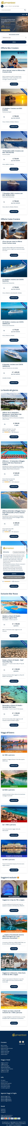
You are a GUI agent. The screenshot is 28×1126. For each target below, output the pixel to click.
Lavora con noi (4, 1082)
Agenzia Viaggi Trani (5, 1096)
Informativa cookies (5, 1086)
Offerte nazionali (5, 1053)
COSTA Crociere (4, 1047)
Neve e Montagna (5, 1066)
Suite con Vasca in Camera (7, 1069)
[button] (23, 14)
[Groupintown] (8, 2)
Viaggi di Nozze (4, 1064)
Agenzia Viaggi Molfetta (6, 1100)
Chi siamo (3, 1080)
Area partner (22, 1044)
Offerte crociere (4, 1050)
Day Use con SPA (5, 1072)
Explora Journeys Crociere (7, 1048)
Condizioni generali (5, 1088)
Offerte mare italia (5, 1051)
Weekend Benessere (5, 1067)
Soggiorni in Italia (5, 1070)
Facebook (3, 1109)
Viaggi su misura (4, 1063)
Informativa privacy (5, 1085)
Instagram (3, 1112)
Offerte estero (4, 1054)
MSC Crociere (4, 1045)
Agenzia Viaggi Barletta (6, 1099)
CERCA (14, 42)
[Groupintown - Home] (19, 1035)
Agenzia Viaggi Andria (6, 1097)
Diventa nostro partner (6, 1083)
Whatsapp (3, 1110)
